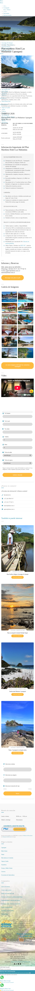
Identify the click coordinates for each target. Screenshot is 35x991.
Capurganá (3, 847)
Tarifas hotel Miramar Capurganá (17, 691)
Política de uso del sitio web (7, 893)
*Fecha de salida (8, 452)
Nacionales (6, 13)
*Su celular (7, 429)
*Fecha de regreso (8, 460)
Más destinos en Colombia (7, 858)
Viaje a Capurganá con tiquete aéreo (17, 750)
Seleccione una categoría (10, 775)
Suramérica (3, 864)
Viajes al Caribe (4, 861)
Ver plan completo (17, 577)
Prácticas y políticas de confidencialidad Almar (11, 897)
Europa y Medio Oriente (6, 868)
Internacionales (7, 15)
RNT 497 (23, 245)
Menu (31, 10)
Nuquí (2, 854)
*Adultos (6, 436)
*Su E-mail (7, 421)
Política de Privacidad (27, 835)
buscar (17, 793)
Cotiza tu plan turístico (6, 890)
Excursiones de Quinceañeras (7, 875)
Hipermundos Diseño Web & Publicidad (20, 961)
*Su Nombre (7, 413)
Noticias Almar (4, 914)
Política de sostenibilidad (6, 907)
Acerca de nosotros (5, 886)
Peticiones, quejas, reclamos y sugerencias (10, 903)
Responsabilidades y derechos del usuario (10, 900)
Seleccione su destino (10, 764)
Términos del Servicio (7, 836)
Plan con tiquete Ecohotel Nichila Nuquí (17, 633)
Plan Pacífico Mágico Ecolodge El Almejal (17, 574)
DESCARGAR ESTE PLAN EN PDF (12, 278)
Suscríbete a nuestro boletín (7, 910)
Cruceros (3, 871)
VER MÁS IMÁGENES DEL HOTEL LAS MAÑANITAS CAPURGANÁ (17, 365)
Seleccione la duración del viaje (12, 786)
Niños (5, 444)
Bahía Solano (4, 851)
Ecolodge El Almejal (7, 43)
